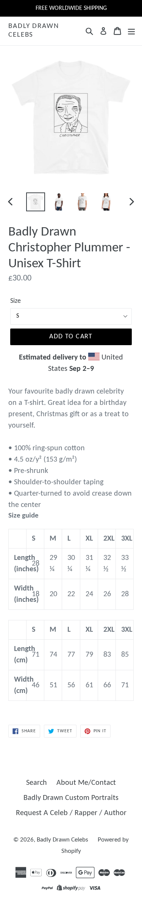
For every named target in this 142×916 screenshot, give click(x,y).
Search (36, 783)
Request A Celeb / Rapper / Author (71, 813)
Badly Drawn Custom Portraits (71, 798)
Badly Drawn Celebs (33, 31)
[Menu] (131, 31)
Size (15, 301)
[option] (35, 202)
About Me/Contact (86, 783)
